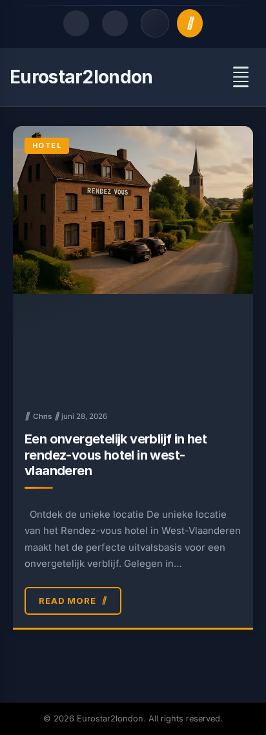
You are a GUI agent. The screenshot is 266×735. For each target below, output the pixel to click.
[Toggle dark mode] (115, 23)
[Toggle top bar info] (155, 23)
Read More (67, 600)
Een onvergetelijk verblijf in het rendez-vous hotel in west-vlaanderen (116, 454)
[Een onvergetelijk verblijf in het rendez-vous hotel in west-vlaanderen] (133, 262)
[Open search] (76, 23)
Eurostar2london (81, 77)
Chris (42, 416)
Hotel (46, 145)
